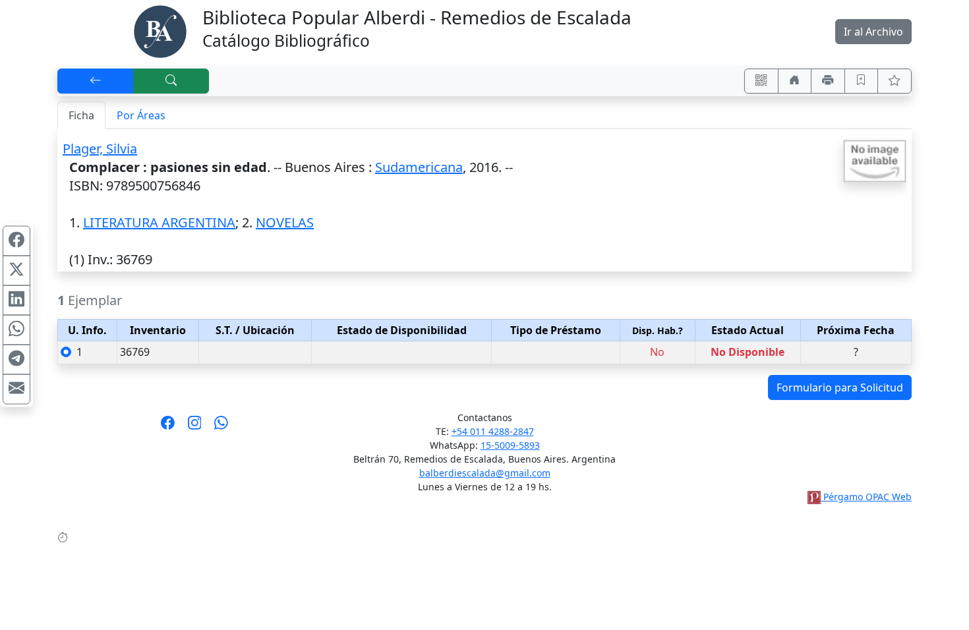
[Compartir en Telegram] (16, 360)
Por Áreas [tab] (141, 115)
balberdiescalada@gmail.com (484, 473)
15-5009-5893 (510, 445)
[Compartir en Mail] (16, 389)
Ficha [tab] (81, 115)
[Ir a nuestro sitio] (795, 81)
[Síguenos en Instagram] (194, 427)
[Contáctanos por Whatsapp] (221, 427)
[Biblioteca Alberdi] (160, 30)
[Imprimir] (828, 81)
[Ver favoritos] (894, 81)
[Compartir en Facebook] (16, 241)
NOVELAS (285, 222)
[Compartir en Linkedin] (16, 300)
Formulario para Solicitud (840, 387)
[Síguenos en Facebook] (167, 427)
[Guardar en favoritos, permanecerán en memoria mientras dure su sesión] (861, 81)
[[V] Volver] (95, 81)
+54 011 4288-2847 (493, 431)
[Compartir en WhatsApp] (16, 330)
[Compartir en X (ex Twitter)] (16, 271)
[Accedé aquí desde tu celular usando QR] (761, 81)
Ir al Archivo (873, 31)
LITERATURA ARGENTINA (159, 222)
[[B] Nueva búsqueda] (171, 81)
